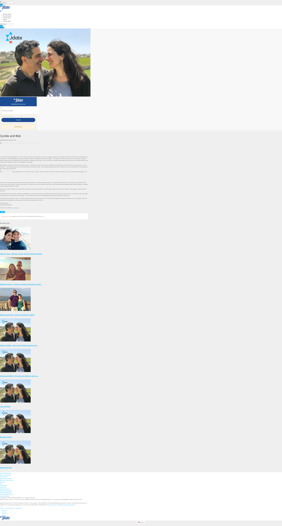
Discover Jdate (7, 21)
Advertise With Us (5, 489)
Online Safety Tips (54, 504)
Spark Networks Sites (5, 492)
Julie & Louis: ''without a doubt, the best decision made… (21, 254)
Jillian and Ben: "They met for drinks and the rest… (19, 345)
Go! (1, 4)
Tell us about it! (15, 207)
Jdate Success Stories (5, 478)
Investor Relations (4, 496)
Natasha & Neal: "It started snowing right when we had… (21, 284)
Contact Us (3, 487)
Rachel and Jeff (6, 467)
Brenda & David (6, 437)
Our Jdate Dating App (5, 473)
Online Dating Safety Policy (68, 504)
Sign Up (2, 27)
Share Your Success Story (6, 480)
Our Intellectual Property (6, 494)
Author (2, 212)
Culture (5, 19)
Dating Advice (3, 476)
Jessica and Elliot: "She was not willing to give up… (19, 376)
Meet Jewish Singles (5, 475)
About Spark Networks (6, 490)
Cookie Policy (18, 508)
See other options (18, 126)
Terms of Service (17, 116)
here (42, 216)
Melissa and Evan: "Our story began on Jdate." (17, 315)
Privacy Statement (26, 116)
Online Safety (3, 485)
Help (1, 483)
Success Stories (7, 16)
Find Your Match (7, 14)
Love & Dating (6, 17)
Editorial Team (5, 216)
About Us (2, 482)
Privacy (2, 508)
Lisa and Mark (5, 406)
